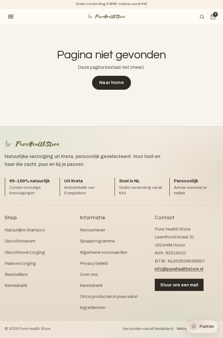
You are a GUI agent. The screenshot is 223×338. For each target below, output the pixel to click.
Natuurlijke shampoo (25, 230)
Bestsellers (16, 274)
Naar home (111, 82)
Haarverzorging (20, 263)
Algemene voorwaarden (103, 252)
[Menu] (11, 16)
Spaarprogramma (97, 241)
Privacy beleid (94, 263)
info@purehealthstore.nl (179, 269)
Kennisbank (16, 285)
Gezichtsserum (20, 241)
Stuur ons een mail (179, 285)
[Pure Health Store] (106, 16)
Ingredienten (92, 307)
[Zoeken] (202, 16)
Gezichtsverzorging (25, 252)
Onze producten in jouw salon (109, 296)
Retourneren (92, 230)
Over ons (89, 274)
